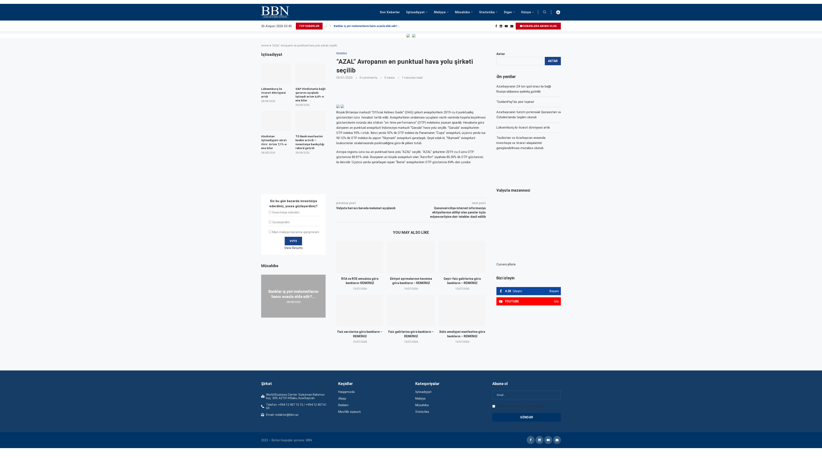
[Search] (544, 12)
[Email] (512, 26)
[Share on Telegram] (422, 191)
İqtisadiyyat (415, 12)
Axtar (500, 54)
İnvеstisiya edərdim (285, 212)
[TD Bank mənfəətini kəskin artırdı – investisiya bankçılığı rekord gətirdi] (310, 121)
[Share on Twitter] (384, 191)
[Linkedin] (500, 26)
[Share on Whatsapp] (413, 191)
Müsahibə (462, 12)
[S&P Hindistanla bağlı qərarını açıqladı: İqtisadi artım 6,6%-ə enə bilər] (310, 73)
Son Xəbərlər (390, 12)
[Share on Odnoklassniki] (403, 191)
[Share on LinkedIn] (394, 191)
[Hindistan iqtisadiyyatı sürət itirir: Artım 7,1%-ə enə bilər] (276, 121)
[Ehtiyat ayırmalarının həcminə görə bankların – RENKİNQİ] (410, 257)
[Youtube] (506, 26)
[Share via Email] (433, 191)
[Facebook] (496, 26)
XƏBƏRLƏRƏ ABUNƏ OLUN (540, 26)
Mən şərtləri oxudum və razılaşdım (520, 406)
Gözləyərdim (281, 222)
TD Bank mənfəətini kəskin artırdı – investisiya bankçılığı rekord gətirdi (309, 142)
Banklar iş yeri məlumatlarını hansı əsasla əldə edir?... (367, 26)
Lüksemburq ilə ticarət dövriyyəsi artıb (523, 127)
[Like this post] (364, 191)
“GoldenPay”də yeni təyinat (515, 102)
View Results (293, 248)
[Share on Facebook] (374, 191)
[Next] (330, 26)
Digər (508, 12)
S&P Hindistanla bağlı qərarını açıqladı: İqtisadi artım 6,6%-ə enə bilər (310, 94)
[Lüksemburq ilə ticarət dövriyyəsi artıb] (276, 73)
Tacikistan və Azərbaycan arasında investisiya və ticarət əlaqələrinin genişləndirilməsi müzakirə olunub (520, 143)
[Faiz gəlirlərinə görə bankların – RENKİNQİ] (410, 310)
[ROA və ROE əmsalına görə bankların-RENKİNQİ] (359, 257)
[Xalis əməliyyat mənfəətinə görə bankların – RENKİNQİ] (462, 310)
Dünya (526, 12)
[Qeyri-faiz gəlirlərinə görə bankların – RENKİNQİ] (462, 257)
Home (265, 45)
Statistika (487, 12)
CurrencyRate (506, 264)
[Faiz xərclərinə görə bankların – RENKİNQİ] (359, 310)
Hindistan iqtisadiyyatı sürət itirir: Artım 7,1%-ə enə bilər (274, 142)
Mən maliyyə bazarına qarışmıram (295, 232)
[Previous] (326, 26)
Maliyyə (440, 12)
